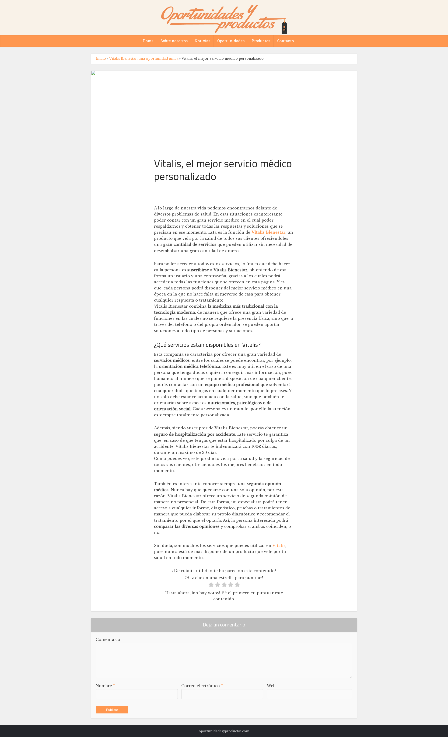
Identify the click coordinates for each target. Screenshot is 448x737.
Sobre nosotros (174, 40)
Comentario (108, 639)
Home (148, 40)
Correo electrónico (202, 685)
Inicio (101, 58)
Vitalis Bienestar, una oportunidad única (143, 58)
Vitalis (278, 545)
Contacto (285, 40)
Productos (261, 40)
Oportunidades (231, 40)
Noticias (202, 40)
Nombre (105, 685)
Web (271, 685)
